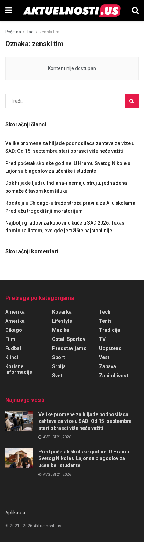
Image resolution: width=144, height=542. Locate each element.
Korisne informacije (18, 369)
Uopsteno (110, 348)
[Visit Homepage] (72, 10)
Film (10, 339)
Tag (30, 31)
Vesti (105, 357)
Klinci (11, 357)
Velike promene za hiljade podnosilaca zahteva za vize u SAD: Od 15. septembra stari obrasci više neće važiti (85, 421)
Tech (104, 312)
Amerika (15, 321)
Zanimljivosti (114, 375)
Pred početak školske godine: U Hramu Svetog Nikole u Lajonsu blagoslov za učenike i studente (83, 458)
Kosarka (62, 312)
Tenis (105, 321)
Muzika (60, 330)
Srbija (59, 366)
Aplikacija (15, 512)
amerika (15, 312)
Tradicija (109, 330)
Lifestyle (62, 321)
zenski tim (49, 31)
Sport (58, 357)
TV (102, 339)
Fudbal (13, 348)
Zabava (107, 366)
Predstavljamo (69, 348)
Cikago (13, 330)
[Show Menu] (8, 10)
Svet (57, 375)
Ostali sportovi (69, 339)
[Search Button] (135, 10)
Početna (13, 31)
